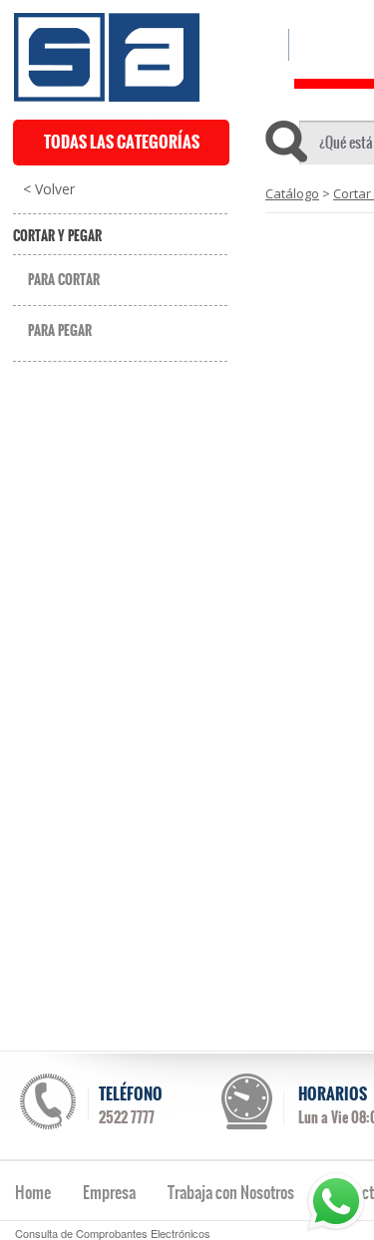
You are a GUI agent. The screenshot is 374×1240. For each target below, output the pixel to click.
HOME (251, 44)
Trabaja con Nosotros (231, 1192)
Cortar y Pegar (57, 236)
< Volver (49, 189)
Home (33, 1192)
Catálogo (292, 193)
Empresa (109, 1192)
